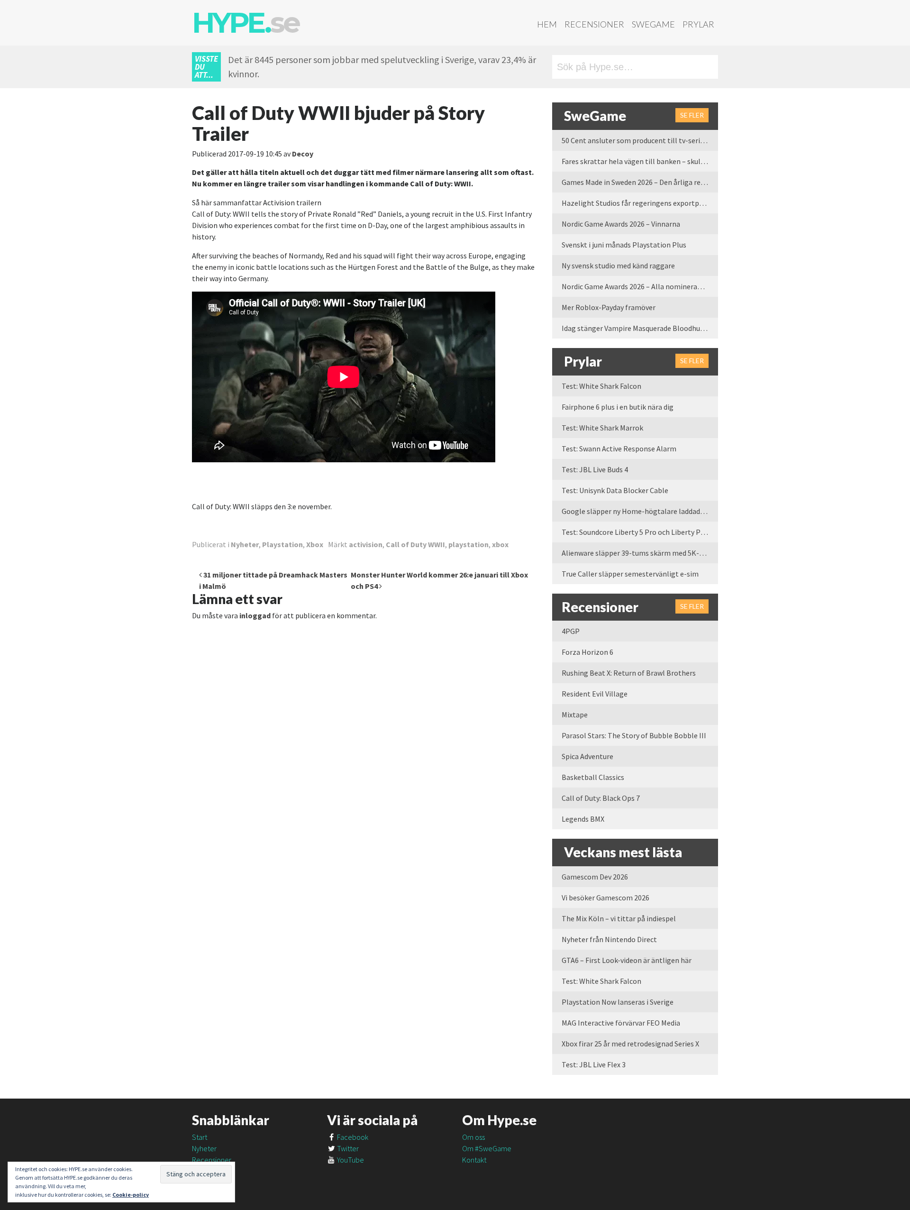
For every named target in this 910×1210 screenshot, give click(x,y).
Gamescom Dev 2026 (595, 876)
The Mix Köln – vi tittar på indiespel (619, 918)
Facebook (352, 1137)
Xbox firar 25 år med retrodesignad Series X (630, 1043)
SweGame (653, 24)
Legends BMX (583, 819)
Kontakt (474, 1159)
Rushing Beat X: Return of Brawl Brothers (629, 673)
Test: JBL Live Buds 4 (595, 469)
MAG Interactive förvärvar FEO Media (621, 1022)
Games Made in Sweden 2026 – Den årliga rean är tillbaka (640, 182)
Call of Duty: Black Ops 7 (601, 798)
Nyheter (245, 544)
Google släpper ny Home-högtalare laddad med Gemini (640, 511)
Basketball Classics (593, 777)
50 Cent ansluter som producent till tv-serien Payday (640, 140)
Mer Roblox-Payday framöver (608, 307)
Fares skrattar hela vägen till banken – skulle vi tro (640, 161)
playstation (468, 544)
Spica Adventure (587, 756)
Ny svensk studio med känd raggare (618, 265)
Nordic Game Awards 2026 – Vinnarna (621, 224)
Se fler (692, 115)
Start (199, 1137)
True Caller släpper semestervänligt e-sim (630, 573)
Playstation (282, 544)
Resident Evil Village (595, 693)
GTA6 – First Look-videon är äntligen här (627, 960)
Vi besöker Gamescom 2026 (605, 897)
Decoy (302, 153)
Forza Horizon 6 (587, 652)
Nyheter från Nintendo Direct (609, 939)
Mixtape (575, 714)
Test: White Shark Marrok (602, 427)
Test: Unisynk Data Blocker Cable (615, 490)
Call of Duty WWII (415, 544)
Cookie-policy (130, 1194)
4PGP (571, 631)
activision (365, 544)
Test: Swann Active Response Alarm (619, 448)
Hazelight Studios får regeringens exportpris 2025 (640, 203)
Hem (547, 24)
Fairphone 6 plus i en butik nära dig (617, 407)
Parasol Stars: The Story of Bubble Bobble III (634, 735)
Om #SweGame (486, 1148)
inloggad (255, 615)
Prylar (698, 24)
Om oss (473, 1137)
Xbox (314, 544)
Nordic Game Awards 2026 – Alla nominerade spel (640, 286)
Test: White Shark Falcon (601, 386)
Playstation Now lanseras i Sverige (617, 1002)
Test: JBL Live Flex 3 (594, 1064)
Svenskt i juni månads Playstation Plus (624, 244)
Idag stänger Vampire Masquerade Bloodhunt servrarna (640, 328)
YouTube (350, 1159)
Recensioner (594, 24)
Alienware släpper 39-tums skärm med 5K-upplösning (640, 553)
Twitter (347, 1148)
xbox (500, 544)
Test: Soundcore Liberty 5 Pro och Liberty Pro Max (640, 532)
